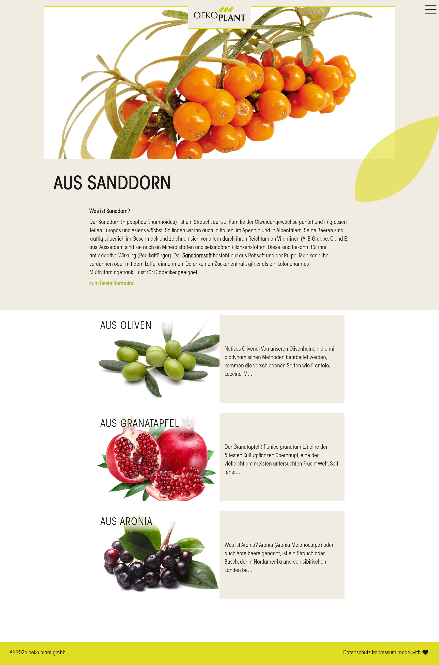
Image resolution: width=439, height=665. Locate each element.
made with (410, 653)
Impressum (384, 653)
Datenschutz (357, 653)
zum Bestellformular (111, 284)
